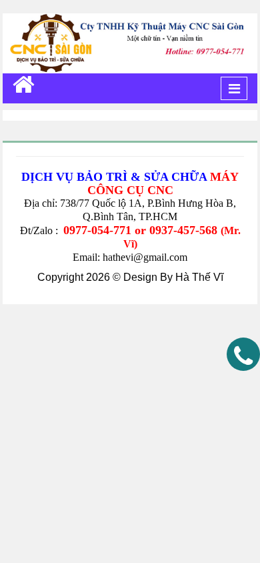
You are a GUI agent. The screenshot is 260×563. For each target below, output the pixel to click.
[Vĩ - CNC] (24, 84)
